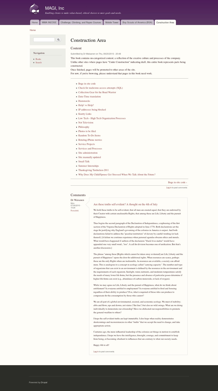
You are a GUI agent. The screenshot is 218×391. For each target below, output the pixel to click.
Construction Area (165, 22)
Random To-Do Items (89, 135)
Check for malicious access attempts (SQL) (100, 87)
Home (35, 22)
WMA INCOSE (49, 22)
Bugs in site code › (177, 182)
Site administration (87, 152)
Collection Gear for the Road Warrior (97, 92)
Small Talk (83, 161)
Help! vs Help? (86, 105)
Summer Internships (88, 165)
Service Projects (86, 144)
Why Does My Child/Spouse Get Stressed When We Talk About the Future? (116, 174)
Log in (169, 187)
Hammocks (84, 100)
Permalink (75, 210)
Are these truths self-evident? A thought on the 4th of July (126, 204)
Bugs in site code (87, 83)
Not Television (85, 122)
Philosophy (83, 126)
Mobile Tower (111, 22)
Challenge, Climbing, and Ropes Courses (81, 22)
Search (39, 62)
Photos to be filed (87, 131)
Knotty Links (84, 113)
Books (38, 59)
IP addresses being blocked (92, 109)
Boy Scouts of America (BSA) (137, 22)
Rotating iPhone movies (90, 139)
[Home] (35, 9)
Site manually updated (89, 157)
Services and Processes (90, 148)
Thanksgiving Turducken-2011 (93, 170)
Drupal (44, 382)
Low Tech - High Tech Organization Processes (102, 118)
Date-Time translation (89, 96)
